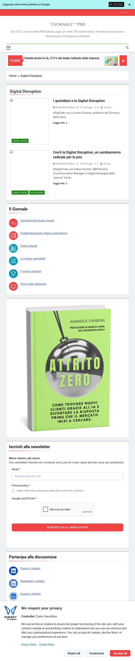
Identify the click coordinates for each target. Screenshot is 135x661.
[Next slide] (126, 12)
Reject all (74, 653)
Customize (96, 653)
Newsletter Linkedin (32, 581)
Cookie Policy (46, 644)
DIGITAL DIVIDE (20, 140)
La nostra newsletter (33, 258)
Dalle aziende (28, 246)
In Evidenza (37, 192)
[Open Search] (127, 47)
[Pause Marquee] (123, 60)
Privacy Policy (29, 644)
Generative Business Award (37, 220)
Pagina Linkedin (30, 568)
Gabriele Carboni (65, 107)
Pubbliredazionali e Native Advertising (43, 233)
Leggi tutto (59, 122)
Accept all (120, 653)
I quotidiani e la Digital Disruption (79, 101)
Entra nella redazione (33, 284)
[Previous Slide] (121, 12)
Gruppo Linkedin (30, 593)
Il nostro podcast (30, 271)
